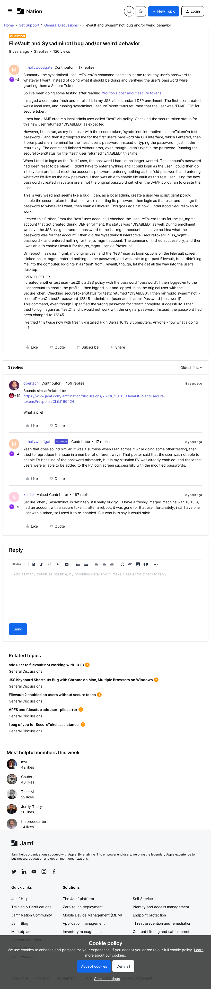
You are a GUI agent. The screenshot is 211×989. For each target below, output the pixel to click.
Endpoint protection (149, 915)
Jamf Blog (19, 923)
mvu (24, 762)
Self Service (143, 898)
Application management (84, 923)
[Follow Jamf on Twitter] (13, 872)
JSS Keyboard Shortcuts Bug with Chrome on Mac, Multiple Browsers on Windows (81, 680)
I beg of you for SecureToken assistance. (44, 724)
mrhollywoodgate (37, 67)
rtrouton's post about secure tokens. (131, 93)
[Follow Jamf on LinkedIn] (24, 871)
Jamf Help (20, 898)
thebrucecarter (33, 821)
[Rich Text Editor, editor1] (105, 595)
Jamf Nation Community (31, 915)
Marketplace (21, 931)
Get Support (29, 25)
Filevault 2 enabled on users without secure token (52, 694)
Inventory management (82, 931)
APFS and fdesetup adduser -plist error (43, 709)
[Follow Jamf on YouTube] (34, 871)
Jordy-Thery (31, 806)
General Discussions (61, 25)
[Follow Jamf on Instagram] (44, 871)
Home (9, 25)
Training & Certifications (31, 907)
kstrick (29, 494)
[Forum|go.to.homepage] (29, 11)
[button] (10, 12)
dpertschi (31, 383)
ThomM (27, 791)
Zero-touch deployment (83, 907)
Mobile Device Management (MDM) (92, 915)
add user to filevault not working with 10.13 (46, 665)
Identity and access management (161, 907)
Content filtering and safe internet (161, 931)
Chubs (26, 776)
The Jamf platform (78, 898)
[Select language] (141, 11)
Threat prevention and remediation (162, 923)
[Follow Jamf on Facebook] (54, 871)
